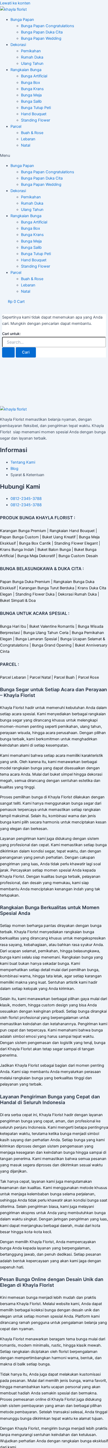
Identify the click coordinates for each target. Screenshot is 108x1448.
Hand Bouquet (33, 114)
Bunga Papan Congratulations (47, 26)
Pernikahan (31, 51)
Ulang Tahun (32, 63)
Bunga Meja (31, 95)
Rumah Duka (32, 57)
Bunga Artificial (34, 76)
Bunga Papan (22, 19)
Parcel (15, 126)
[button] (54, 155)
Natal (25, 145)
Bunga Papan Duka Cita (42, 32)
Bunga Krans (32, 88)
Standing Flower (35, 120)
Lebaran (28, 139)
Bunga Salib (31, 101)
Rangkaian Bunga (25, 69)
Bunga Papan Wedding (41, 38)
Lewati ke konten (15, 3)
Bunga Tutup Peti (36, 107)
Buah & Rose (32, 132)
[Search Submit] (8, 352)
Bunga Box (30, 82)
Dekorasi (18, 44)
